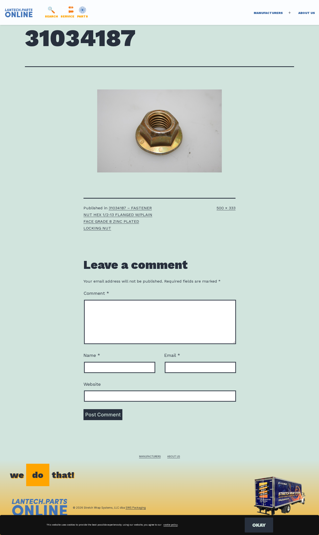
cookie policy (170, 525)
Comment (96, 293)
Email (172, 355)
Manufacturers (268, 13)
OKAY (259, 525)
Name (91, 355)
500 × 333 (226, 208)
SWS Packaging (136, 507)
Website (92, 384)
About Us (306, 13)
